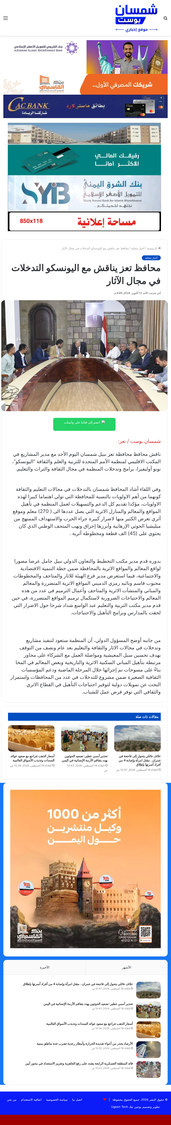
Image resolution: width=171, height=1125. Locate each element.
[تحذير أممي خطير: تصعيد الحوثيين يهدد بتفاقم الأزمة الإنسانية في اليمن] (84, 738)
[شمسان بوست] (136, 18)
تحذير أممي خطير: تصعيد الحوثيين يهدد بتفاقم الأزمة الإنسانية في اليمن (88, 1004)
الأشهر (126, 967)
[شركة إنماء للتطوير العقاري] (84, 133)
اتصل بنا (77, 1099)
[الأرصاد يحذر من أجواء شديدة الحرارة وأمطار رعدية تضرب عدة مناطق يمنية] (148, 1049)
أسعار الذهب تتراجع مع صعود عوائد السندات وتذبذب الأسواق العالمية (89, 1023)
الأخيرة (44, 967)
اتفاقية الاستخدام (31, 1099)
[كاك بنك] (85, 106)
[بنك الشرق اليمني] (84, 193)
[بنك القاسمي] (85, 84)
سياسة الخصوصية (57, 1099)
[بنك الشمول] (84, 159)
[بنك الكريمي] (85, 56)
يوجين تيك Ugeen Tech (126, 1106)
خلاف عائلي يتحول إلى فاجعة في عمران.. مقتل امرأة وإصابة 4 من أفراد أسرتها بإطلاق (140, 760)
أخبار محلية (138, 248)
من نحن (11, 1099)
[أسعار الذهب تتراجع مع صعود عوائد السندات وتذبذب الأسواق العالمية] (31, 738)
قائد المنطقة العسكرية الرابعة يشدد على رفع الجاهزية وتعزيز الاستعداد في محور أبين (79, 1063)
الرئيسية (152, 248)
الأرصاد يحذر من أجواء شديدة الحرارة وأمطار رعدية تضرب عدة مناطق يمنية (85, 1043)
